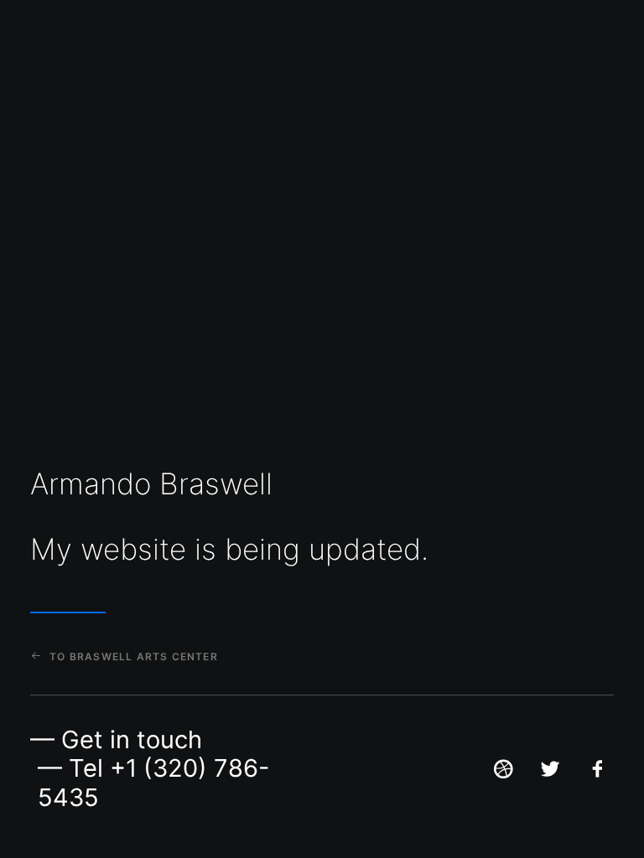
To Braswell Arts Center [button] (133, 656)
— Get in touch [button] (116, 739)
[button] (502, 775)
